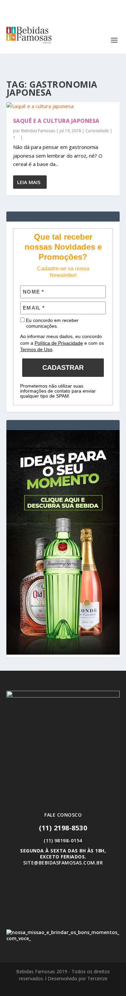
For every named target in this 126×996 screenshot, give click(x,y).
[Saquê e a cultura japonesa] (63, 106)
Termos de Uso (36, 349)
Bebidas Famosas (38, 131)
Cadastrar (63, 367)
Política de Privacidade (59, 343)
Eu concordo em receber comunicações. (52, 323)
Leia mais (28, 182)
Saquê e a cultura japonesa (56, 120)
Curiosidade (97, 131)
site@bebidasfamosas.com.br (63, 862)
